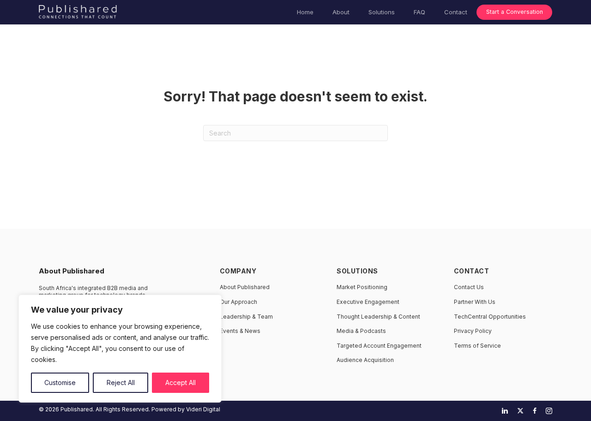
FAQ (419, 12)
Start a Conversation (514, 11)
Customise (60, 382)
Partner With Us (474, 301)
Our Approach (238, 301)
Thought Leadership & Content (378, 316)
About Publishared (245, 287)
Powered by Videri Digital (185, 409)
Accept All (180, 382)
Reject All (121, 382)
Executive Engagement (368, 301)
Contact (455, 12)
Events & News (240, 330)
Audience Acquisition (365, 359)
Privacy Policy (473, 330)
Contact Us (469, 287)
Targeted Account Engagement (379, 345)
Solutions (381, 12)
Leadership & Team (246, 316)
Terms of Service (477, 345)
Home (305, 12)
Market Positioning (362, 287)
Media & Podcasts (361, 330)
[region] (120, 349)
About (341, 12)
